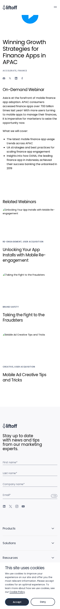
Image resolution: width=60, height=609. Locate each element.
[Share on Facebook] (22, 78)
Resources (10, 558)
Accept (17, 602)
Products (9, 528)
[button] (55, 7)
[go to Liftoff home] (10, 7)
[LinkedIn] (4, 506)
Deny (43, 602)
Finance (22, 70)
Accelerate (9, 70)
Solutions (9, 543)
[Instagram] (16, 506)
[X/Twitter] (10, 506)
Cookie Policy (17, 592)
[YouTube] (23, 506)
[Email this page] (4, 78)
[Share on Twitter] (10, 78)
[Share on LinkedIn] (16, 78)
